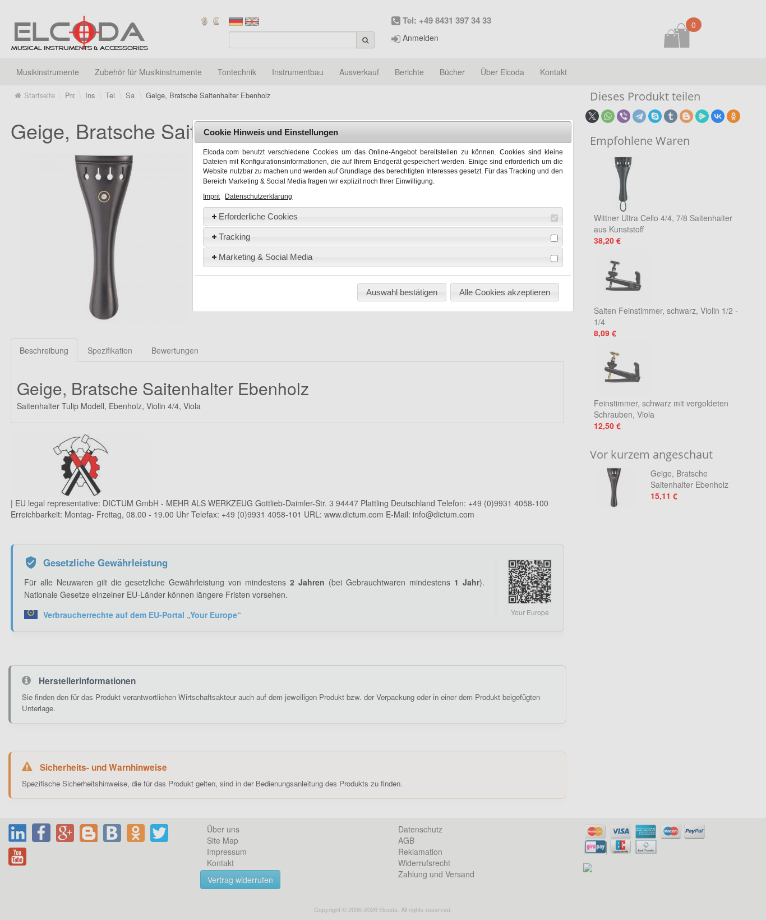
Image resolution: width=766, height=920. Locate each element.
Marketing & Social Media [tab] (265, 257)
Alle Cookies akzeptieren (504, 292)
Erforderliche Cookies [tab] (258, 216)
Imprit (211, 196)
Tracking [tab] (234, 236)
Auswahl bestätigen (401, 292)
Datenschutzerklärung (258, 196)
